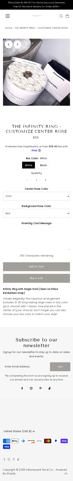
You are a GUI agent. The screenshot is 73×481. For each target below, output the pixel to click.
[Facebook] (22, 388)
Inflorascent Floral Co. (40, 470)
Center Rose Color (36, 189)
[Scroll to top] (65, 473)
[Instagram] (31, 388)
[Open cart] (67, 16)
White (28, 165)
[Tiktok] (49, 388)
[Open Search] (61, 16)
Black (43, 165)
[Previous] (9, 44)
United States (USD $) (18, 431)
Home (8, 28)
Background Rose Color (36, 206)
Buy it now (36, 278)
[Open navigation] (11, 16)
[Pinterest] (40, 388)
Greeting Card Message (36, 223)
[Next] (17, 44)
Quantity (36, 173)
